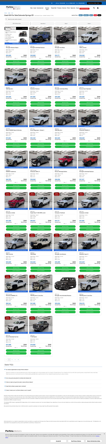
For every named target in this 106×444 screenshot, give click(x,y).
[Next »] (18, 359)
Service (64, 8)
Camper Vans (47, 8)
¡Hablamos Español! (84, 8)
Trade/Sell (54, 8)
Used (34, 8)
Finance (59, 8)
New (31, 8)
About (77, 8)
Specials (73, 8)
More (15, 58)
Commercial (40, 8)
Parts (68, 8)
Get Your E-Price (16, 61)
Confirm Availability (16, 64)
